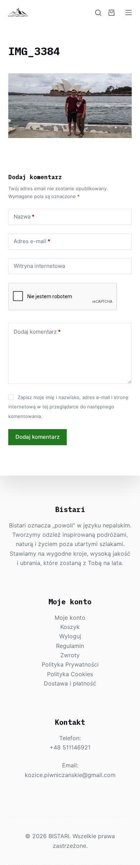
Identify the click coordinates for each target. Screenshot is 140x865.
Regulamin (70, 645)
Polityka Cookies (70, 674)
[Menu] (128, 12)
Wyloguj (70, 636)
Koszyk (70, 626)
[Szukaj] (98, 13)
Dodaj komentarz (37, 331)
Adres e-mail (32, 241)
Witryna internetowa (39, 265)
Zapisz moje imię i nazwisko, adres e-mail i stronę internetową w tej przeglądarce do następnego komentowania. (68, 406)
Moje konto (70, 617)
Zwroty (70, 655)
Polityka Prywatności (70, 664)
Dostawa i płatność (70, 683)
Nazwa (24, 216)
